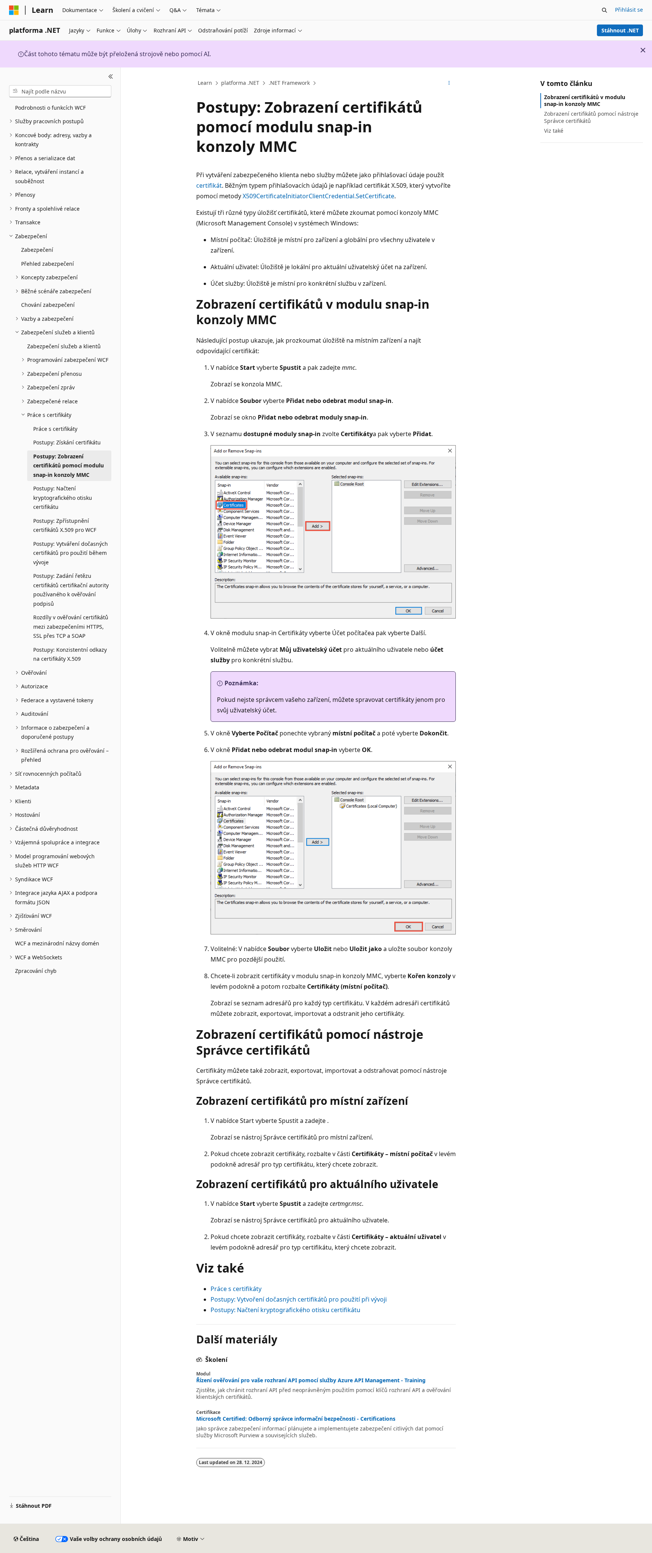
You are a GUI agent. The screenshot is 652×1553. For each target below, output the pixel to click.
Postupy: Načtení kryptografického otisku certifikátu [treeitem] (62, 497)
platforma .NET (240, 82)
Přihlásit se (629, 9)
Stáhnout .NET (620, 30)
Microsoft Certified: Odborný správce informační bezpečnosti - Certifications (295, 1418)
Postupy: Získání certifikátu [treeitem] (67, 442)
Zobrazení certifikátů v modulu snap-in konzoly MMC (584, 100)
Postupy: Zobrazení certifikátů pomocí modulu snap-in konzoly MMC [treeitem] (68, 465)
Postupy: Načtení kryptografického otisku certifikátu (285, 1310)
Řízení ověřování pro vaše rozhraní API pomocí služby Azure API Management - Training (311, 1380)
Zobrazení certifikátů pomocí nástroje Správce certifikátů (591, 117)
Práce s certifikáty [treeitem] (55, 428)
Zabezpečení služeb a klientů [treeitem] (64, 346)
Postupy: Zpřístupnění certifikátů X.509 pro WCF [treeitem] (64, 525)
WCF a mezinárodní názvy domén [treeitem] (57, 943)
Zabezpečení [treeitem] (37, 249)
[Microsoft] (14, 10)
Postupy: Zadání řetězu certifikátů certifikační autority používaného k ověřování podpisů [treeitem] (71, 589)
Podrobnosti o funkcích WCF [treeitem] (50, 107)
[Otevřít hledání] (604, 10)
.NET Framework (289, 82)
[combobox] (60, 91)
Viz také (553, 130)
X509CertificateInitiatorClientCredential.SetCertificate (318, 196)
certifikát (209, 185)
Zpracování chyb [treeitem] (36, 970)
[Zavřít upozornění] (643, 50)
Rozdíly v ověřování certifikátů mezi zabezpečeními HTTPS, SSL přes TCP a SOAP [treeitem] (70, 626)
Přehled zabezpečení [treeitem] (47, 263)
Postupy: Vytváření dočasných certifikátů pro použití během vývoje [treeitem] (70, 553)
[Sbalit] (110, 76)
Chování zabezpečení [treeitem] (48, 304)
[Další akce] (449, 83)
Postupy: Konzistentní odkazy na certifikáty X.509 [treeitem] (70, 654)
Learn (205, 82)
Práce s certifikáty (236, 1289)
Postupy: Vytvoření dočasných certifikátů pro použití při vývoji (299, 1299)
